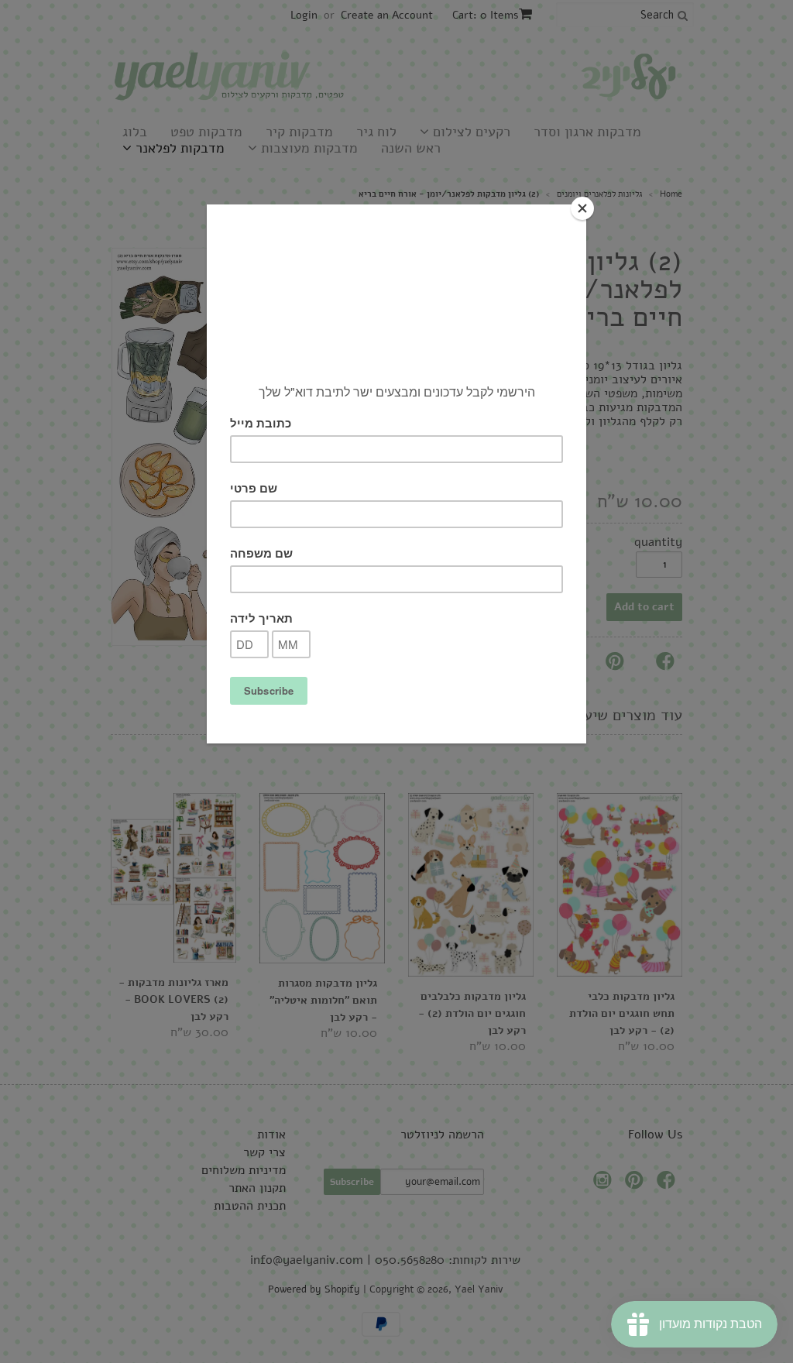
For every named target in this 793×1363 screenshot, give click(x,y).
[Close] (582, 208)
